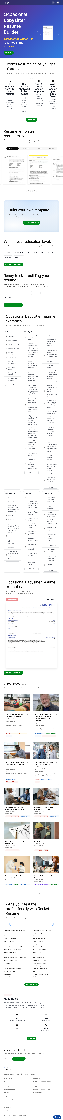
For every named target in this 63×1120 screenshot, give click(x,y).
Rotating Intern (8, 966)
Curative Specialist (38, 936)
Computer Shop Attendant (40, 933)
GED (28, 252)
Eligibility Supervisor (38, 941)
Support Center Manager (40, 968)
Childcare (17, 8)
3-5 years (36, 293)
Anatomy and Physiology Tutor (42, 930)
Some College (38, 252)
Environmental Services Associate (14, 944)
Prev (47, 599)
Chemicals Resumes (38, 1084)
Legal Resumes (37, 1086)
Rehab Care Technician (39, 963)
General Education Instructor (41, 946)
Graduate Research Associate (12, 949)
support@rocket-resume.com (17, 1031)
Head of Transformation (40, 949)
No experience (9, 293)
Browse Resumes (37, 1092)
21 (42, 893)
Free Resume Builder (9, 1089)
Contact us (7, 1110)
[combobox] (31, 924)
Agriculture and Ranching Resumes (42, 1081)
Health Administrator (10, 952)
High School (19, 252)
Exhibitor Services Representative (13, 946)
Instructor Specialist (38, 955)
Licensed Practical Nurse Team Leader (15, 957)
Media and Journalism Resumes (41, 1089)
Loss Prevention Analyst (11, 960)
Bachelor (50, 252)
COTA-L (6, 936)
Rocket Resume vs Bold (10, 1104)
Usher (34, 971)
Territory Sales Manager (11, 971)
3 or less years (24, 293)
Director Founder (9, 941)
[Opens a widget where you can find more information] (57, 1117)
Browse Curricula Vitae (10, 1086)
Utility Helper (7, 974)
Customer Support (8, 1099)
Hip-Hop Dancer (37, 952)
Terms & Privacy (8, 1107)
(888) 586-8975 (46, 1031)
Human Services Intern (10, 955)
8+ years (8, 297)
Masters (8, 257)
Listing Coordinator (38, 957)
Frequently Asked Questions (17, 1020)
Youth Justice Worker (39, 977)
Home (5, 8)
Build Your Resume (9, 1092)
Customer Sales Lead (10, 938)
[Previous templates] (39, 33)
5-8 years (46, 293)
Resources (6, 1084)
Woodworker (7, 977)
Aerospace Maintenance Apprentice (14, 930)
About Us (6, 1081)
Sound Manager (37, 966)
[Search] (53, 2)
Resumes (11, 8)
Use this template (12, 599)
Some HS (8, 252)
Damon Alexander (10, 721)
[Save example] (6, 336)
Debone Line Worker (39, 938)
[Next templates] (57, 33)
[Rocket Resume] (7, 2)
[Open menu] (57, 2)
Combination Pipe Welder (11, 933)
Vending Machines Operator (41, 974)
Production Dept (8, 963)
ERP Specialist (37, 944)
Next (52, 599)
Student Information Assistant (12, 968)
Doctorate (18, 257)
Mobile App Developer (39, 960)
